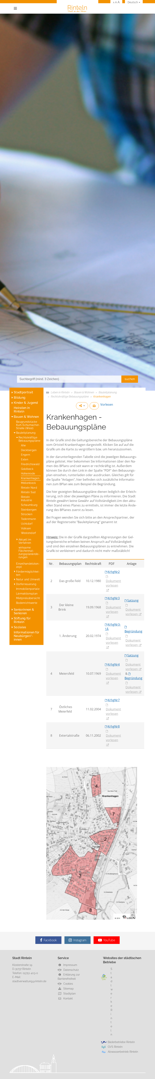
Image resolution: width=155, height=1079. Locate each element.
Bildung (19, 397)
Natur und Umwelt (28, 579)
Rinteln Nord (29, 487)
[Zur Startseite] (77, 8)
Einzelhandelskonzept (28, 565)
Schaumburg (29, 504)
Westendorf (28, 532)
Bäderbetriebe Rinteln (121, 1042)
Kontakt (68, 998)
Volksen (26, 528)
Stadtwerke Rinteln (112, 1001)
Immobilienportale (28, 588)
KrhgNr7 (114, 700)
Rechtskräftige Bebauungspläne (29, 439)
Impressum (70, 964)
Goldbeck (27, 468)
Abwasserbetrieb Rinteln (123, 1051)
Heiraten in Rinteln (22, 409)
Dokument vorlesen (113, 583)
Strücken (26, 514)
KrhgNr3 (114, 598)
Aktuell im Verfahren (25, 541)
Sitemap (68, 988)
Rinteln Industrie (26, 498)
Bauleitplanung (26, 432)
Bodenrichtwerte (26, 602)
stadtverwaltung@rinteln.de (29, 981)
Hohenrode (28, 473)
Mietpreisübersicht (28, 598)
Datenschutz (71, 969)
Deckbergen (29, 450)
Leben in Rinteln (60, 392)
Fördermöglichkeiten (28, 573)
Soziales (20, 627)
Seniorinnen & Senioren (24, 611)
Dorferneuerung (26, 584)
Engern (25, 454)
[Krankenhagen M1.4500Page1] (91, 843)
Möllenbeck (28, 482)
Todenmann (28, 518)
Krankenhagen (30, 478)
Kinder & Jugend (26, 403)
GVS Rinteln (115, 1046)
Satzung (133, 600)
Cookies (68, 983)
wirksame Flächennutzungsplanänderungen (29, 552)
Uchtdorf (27, 523)
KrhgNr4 (114, 664)
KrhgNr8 (114, 726)
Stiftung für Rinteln (22, 620)
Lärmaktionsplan (26, 593)
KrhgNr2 (114, 572)
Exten (24, 459)
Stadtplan (69, 993)
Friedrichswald (30, 464)
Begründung (133, 631)
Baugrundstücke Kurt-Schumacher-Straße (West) (28, 425)
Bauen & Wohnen (26, 417)
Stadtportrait (23, 392)
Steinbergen (29, 509)
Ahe (23, 445)
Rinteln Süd (28, 492)
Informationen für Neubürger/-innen (26, 636)
